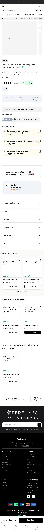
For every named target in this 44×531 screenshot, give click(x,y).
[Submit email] (39, 425)
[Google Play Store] (28, 496)
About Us (5, 454)
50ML (5, 89)
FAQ (28, 462)
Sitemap (4, 470)
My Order (5, 488)
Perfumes (11, 18)
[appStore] (34, 418)
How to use (9, 227)
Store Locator (31, 459)
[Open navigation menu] (2, 15)
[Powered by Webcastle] (22, 515)
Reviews (7, 235)
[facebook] (15, 418)
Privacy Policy (6, 459)
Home (4, 18)
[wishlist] (41, 10)
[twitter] (25, 418)
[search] (37, 10)
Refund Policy (31, 456)
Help (28, 467)
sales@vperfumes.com (23, 443)
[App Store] (33, 496)
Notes (6, 211)
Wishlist (4, 482)
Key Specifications (12, 203)
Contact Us (5, 456)
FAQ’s (6, 243)
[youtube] (31, 418)
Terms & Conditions (7, 465)
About (6, 219)
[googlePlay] (38, 418)
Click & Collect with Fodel (34, 465)
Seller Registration (32, 470)
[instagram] (18, 418)
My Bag (4, 485)
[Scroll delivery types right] (40, 119)
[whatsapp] (28, 418)
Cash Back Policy (7, 462)
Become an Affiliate (33, 473)
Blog (3, 467)
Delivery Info (30, 454)
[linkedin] (21, 418)
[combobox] (39, 6)
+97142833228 (23, 446)
